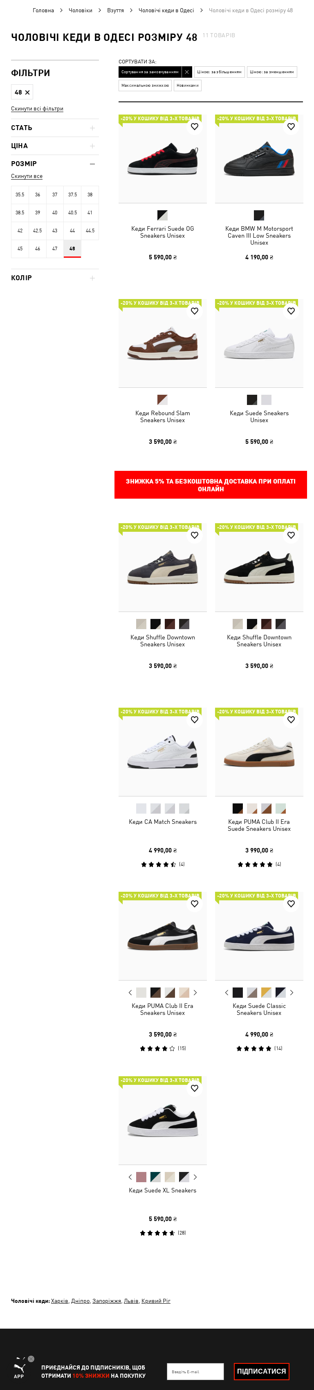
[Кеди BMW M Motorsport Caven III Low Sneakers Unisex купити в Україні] (259, 159)
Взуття (115, 10)
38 (89, 195)
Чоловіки (80, 10)
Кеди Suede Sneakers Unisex (258, 416)
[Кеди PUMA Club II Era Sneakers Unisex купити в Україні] (163, 936)
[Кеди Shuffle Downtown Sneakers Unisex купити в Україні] (163, 567)
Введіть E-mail (185, 1371)
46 (37, 249)
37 (54, 195)
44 (72, 231)
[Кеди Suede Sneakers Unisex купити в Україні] (259, 343)
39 (37, 213)
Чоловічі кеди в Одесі (166, 10)
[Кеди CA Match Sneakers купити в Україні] (163, 752)
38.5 (20, 213)
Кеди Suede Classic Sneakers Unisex (258, 1009)
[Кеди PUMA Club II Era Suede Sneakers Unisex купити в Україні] (259, 752)
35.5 (20, 195)
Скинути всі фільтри (37, 108)
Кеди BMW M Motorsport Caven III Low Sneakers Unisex (259, 235)
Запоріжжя (106, 1301)
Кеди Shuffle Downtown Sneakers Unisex (162, 641)
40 (54, 213)
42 (20, 231)
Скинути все (27, 176)
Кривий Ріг (155, 1301)
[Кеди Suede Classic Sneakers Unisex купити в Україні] (259, 936)
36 (37, 195)
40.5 (72, 213)
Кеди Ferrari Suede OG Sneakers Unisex (162, 232)
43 (54, 231)
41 (89, 213)
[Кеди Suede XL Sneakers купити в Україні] (163, 1120)
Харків (59, 1301)
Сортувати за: (138, 62)
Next (195, 992)
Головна (43, 10)
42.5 (37, 231)
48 (72, 249)
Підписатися (261, 1371)
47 (54, 249)
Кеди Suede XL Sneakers (162, 1189)
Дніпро (80, 1301)
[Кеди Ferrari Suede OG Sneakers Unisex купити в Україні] (163, 159)
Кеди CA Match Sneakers (163, 821)
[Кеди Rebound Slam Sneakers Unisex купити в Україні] (163, 343)
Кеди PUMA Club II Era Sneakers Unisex (162, 1009)
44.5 (90, 231)
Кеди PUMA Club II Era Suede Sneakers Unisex (258, 825)
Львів (131, 1301)
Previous (130, 992)
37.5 (72, 195)
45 (20, 249)
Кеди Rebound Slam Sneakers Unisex (162, 416)
